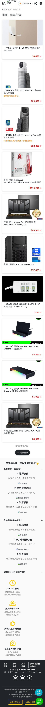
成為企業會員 (15, 702)
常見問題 (5, 665)
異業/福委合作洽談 (35, 665)
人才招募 (23, 665)
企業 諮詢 (39, 692)
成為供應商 (30, 702)
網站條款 (14, 665)
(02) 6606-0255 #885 (26, 670)
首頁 (4, 9)
